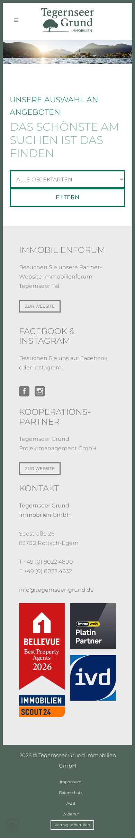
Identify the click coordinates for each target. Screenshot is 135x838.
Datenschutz (70, 792)
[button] (12, 825)
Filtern (67, 197)
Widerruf (70, 814)
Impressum (70, 781)
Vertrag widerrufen (72, 824)
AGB (70, 803)
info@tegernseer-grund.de (56, 590)
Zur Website (40, 306)
